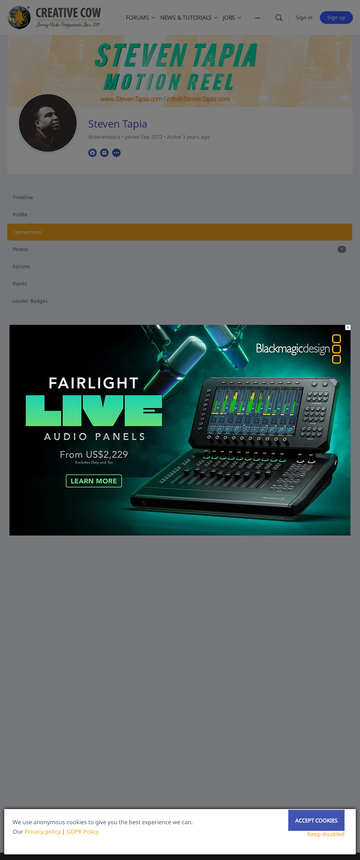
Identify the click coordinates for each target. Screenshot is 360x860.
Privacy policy (42, 831)
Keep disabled (326, 834)
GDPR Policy (82, 831)
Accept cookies (316, 820)
